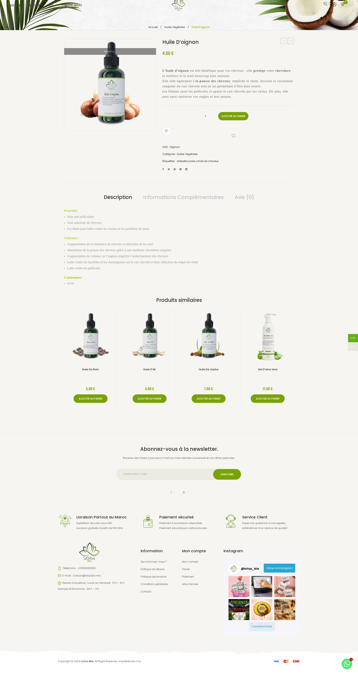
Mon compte (190, 561)
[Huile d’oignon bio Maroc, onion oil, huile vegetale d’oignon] (110, 85)
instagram (183, 492)
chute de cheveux (207, 161)
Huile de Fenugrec (284, 41)
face (171, 492)
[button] (239, 586)
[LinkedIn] (186, 169)
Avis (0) (244, 197)
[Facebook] (163, 169)
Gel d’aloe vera (267, 369)
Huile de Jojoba (208, 369)
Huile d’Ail (149, 369)
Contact (146, 591)
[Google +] (180, 169)
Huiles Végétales (174, 27)
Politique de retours (152, 569)
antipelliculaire (186, 161)
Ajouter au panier (233, 116)
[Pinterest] (175, 169)
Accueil (153, 27)
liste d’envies (190, 584)
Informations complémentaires (183, 197)
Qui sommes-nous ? (154, 561)
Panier (186, 569)
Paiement (188, 576)
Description (118, 197)
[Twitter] (169, 169)
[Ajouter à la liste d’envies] (166, 131)
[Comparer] (228, 135)
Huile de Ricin (291, 41)
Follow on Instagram (279, 568)
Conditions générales (154, 584)
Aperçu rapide (102, 337)
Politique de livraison (154, 576)
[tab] (118, 197)
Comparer (90, 337)
